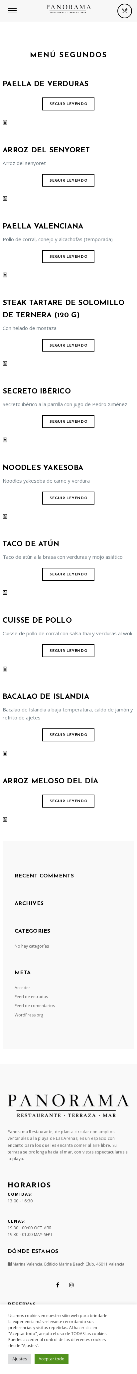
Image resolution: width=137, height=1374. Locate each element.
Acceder (22, 988)
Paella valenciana (43, 226)
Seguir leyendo (69, 104)
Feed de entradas (31, 996)
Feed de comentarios (35, 1005)
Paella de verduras (46, 84)
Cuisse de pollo (37, 621)
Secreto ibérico (37, 391)
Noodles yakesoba (43, 468)
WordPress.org (29, 1015)
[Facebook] (57, 1285)
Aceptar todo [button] (52, 1359)
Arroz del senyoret (46, 150)
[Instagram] (71, 1285)
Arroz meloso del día (50, 781)
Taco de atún (31, 544)
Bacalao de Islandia (46, 697)
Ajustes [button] (19, 1359)
